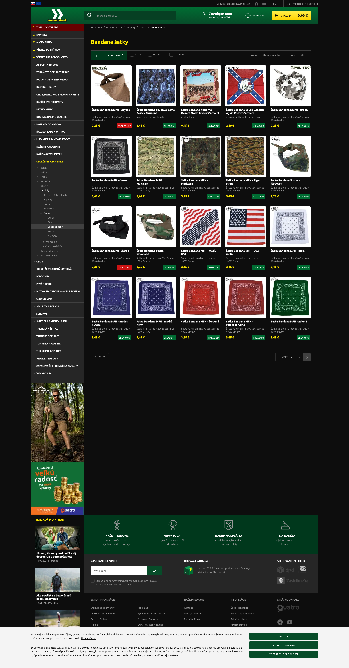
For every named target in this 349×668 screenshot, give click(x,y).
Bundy (44, 167)
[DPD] (287, 569)
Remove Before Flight (55, 194)
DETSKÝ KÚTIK (44, 109)
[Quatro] (288, 608)
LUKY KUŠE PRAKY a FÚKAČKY (53, 139)
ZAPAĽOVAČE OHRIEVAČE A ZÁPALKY (57, 366)
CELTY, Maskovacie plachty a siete (57, 94)
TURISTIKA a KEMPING (48, 343)
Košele (44, 185)
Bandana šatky (55, 226)
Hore (101, 356)
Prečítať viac (88, 638)
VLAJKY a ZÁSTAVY (47, 358)
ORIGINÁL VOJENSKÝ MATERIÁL (54, 269)
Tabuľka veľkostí (239, 619)
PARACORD (42, 276)
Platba (94, 624)
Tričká (44, 176)
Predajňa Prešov (193, 613)
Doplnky (45, 190)
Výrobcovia (44, 373)
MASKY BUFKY (44, 42)
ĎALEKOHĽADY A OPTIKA (50, 131)
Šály (50, 222)
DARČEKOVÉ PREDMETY (49, 102)
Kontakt (188, 607)
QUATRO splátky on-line (150, 624)
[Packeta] (293, 580)
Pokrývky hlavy (49, 255)
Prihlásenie (297, 3)
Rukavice (49, 208)
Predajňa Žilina (192, 619)
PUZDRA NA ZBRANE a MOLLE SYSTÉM (58, 291)
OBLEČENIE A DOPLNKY (49, 161)
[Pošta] (302, 569)
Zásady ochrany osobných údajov (113, 584)
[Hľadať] (89, 14)
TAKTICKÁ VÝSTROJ (47, 328)
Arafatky (52, 235)
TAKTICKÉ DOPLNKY (47, 336)
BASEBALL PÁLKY (46, 87)
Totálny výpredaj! (48, 27)
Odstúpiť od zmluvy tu (103, 613)
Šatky (47, 213)
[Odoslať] (154, 570)
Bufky (51, 217)
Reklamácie (143, 607)
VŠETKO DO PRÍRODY (48, 49)
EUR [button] (275, 3)
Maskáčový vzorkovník (243, 613)
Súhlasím (283, 636)
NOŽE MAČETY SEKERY (49, 154)
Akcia (138, 54)
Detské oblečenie (50, 250)
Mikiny (44, 172)
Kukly (51, 231)
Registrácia (312, 3)
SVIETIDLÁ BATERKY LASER (51, 321)
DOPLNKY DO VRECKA (48, 124)
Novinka (157, 54)
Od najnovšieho (271, 54)
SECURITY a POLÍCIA (47, 306)
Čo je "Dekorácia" (240, 607)
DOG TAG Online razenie (51, 116)
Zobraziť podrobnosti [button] (283, 654)
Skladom (179, 54)
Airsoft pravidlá (239, 624)
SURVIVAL (41, 313)
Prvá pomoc (43, 284)
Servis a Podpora (100, 619)
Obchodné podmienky (102, 607)
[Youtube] (291, 621)
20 (302, 54)
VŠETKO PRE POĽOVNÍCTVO (52, 57)
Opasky (48, 199)
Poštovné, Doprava (147, 619)
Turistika (53, 560)
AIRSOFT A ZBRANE (47, 64)
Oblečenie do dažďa (51, 246)
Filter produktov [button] (109, 55)
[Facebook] (282, 621)
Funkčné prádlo (49, 241)
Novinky (41, 34)
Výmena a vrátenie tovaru (151, 613)
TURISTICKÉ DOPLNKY (48, 351)
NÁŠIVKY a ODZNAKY (48, 146)
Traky (47, 203)
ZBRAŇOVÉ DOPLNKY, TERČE (52, 72)
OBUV (39, 261)
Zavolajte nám (220, 13)
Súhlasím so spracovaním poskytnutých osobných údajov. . (126, 582)
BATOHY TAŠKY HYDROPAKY (52, 79)
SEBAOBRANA (44, 298)
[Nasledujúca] (307, 357)
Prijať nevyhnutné (283, 645)
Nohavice (45, 181)
